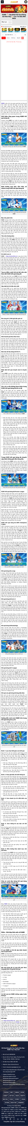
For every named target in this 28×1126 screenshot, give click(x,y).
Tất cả (3, 37)
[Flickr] (14, 1112)
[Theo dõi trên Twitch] (25, 1112)
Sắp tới (18, 37)
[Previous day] (3, 35)
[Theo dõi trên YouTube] (10, 1112)
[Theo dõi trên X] (3, 1112)
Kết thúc (13, 37)
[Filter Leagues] (25, 35)
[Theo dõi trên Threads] (6, 1112)
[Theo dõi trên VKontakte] (22, 1112)
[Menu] (2, 1)
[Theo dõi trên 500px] (18, 1112)
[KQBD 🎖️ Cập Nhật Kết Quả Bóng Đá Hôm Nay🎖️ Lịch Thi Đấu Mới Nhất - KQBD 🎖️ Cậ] (14, 2)
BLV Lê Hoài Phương (19, 1114)
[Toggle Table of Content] (9, 22)
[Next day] (15, 35)
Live (9, 37)
